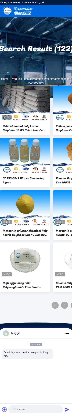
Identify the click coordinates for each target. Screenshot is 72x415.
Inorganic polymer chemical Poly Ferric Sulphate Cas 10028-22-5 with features (25, 233)
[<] (55, 305)
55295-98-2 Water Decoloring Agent (23, 180)
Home (5, 78)
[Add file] (4, 409)
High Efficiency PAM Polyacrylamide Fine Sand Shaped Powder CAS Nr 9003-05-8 (23, 285)
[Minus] (67, 333)
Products (16, 78)
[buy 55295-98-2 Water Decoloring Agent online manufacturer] (25, 156)
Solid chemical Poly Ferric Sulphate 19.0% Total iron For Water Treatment (23, 128)
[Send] (67, 409)
